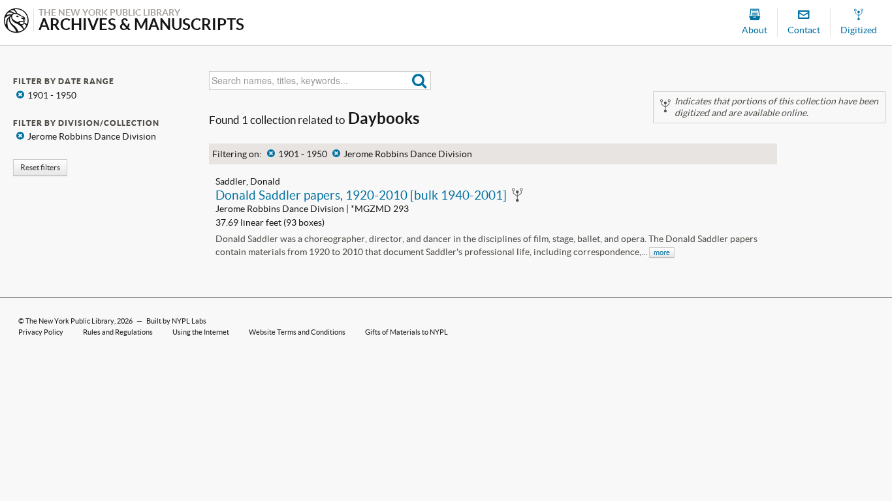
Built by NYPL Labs (176, 321)
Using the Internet (200, 332)
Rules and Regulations (118, 332)
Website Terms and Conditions (297, 332)
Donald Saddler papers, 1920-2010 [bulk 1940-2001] (361, 195)
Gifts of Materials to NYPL (406, 332)
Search (419, 80)
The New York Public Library (69, 321)
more (662, 252)
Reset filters (40, 167)
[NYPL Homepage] (16, 22)
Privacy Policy (40, 332)
